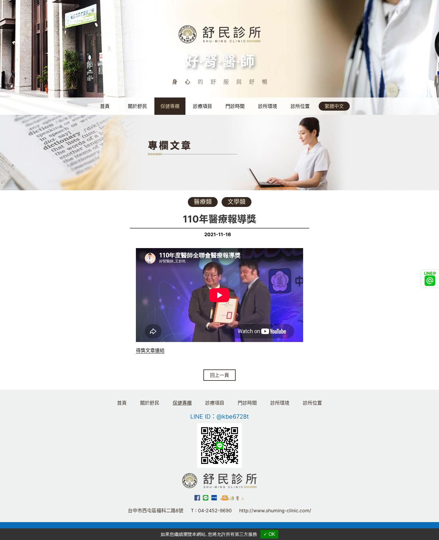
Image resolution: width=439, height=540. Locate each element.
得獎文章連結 (150, 350)
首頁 (105, 106)
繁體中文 (334, 106)
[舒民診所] (220, 34)
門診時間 (235, 106)
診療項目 (202, 106)
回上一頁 (219, 375)
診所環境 (267, 106)
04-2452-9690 (215, 510)
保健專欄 (169, 106)
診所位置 (300, 106)
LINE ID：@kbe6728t (219, 416)
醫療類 (203, 201)
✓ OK (269, 534)
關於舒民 (137, 106)
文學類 (236, 201)
